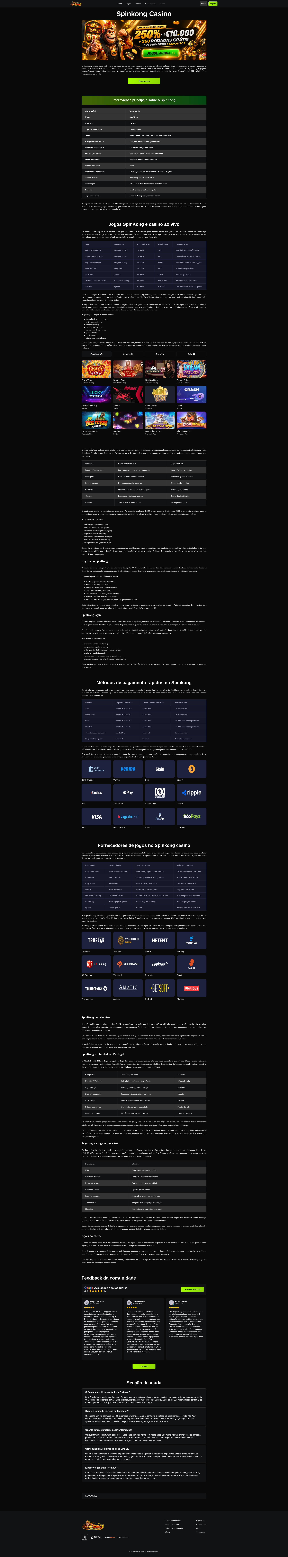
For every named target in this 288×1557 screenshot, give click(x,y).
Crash (158, 354)
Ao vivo (126, 354)
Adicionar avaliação (192, 1289)
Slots (190, 354)
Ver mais (144, 1366)
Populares (94, 354)
